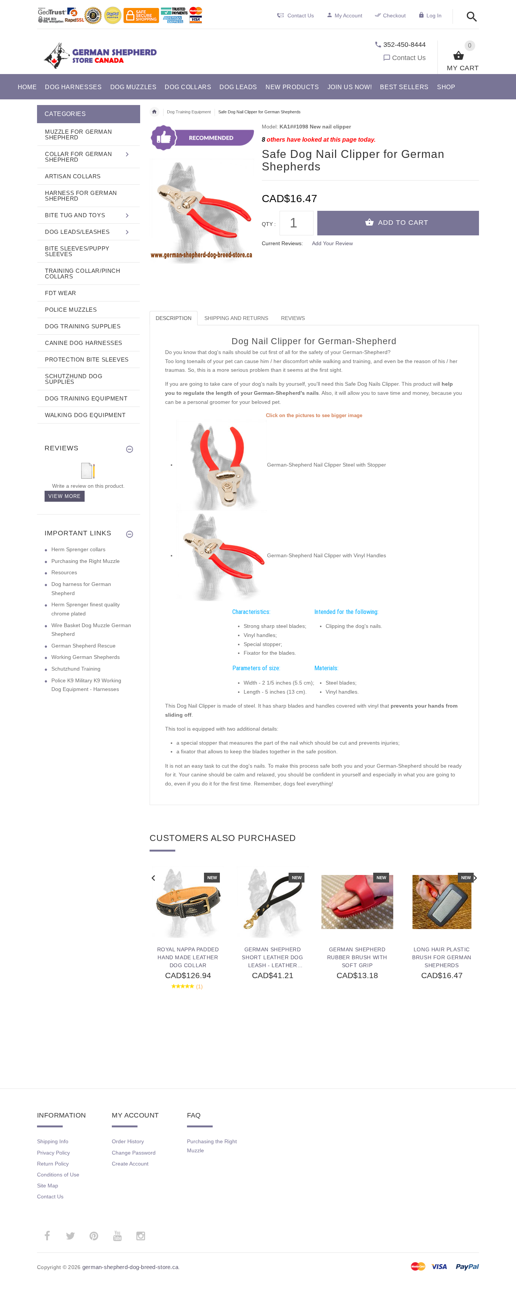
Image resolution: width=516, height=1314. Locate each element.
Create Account (130, 1164)
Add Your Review (332, 243)
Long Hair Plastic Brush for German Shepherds (441, 957)
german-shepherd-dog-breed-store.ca (130, 1267)
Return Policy (53, 1164)
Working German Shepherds (85, 657)
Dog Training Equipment (189, 112)
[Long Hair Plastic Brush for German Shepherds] (441, 902)
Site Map (47, 1186)
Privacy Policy (53, 1153)
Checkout (394, 15)
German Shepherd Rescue (83, 646)
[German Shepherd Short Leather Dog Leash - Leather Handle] (272, 902)
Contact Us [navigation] (300, 15)
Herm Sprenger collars (78, 549)
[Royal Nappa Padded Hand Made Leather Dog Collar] (188, 902)
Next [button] (475, 877)
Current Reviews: (282, 243)
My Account (348, 15)
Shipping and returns (236, 318)
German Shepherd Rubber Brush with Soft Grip (357, 957)
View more (64, 496)
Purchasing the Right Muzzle (85, 561)
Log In (434, 15)
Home (154, 112)
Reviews (293, 318)
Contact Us (409, 58)
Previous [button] (153, 877)
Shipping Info (52, 1141)
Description (174, 318)
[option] (188, 960)
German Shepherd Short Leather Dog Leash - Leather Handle (272, 957)
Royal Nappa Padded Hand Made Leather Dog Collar (188, 957)
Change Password (134, 1153)
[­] (469, 17)
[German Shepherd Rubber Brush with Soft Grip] (357, 902)
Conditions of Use (58, 1175)
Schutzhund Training (75, 669)
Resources (64, 572)
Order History (128, 1141)
